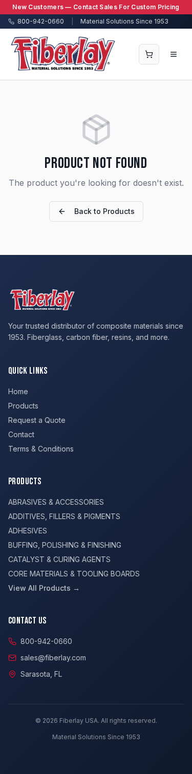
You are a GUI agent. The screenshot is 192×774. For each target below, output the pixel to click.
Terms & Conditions (41, 448)
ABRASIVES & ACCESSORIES (56, 502)
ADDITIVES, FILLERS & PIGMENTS (64, 516)
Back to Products (104, 211)
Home (18, 391)
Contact (21, 434)
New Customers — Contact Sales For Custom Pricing (95, 7)
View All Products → (44, 588)
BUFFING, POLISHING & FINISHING (64, 545)
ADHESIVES (27, 530)
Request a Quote (37, 420)
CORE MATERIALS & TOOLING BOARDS (74, 573)
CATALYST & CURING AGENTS (59, 559)
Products (23, 405)
